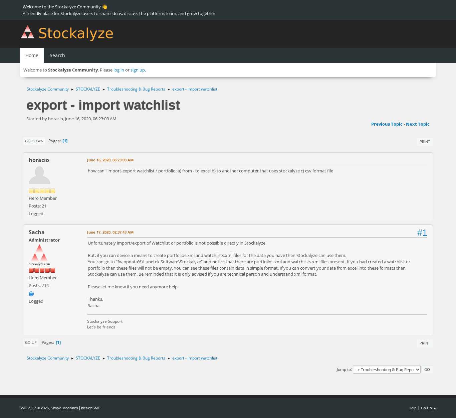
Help (413, 407)
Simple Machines (64, 408)
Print (425, 141)
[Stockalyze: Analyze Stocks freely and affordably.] (31, 293)
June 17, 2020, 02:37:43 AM (110, 232)
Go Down (34, 140)
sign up (138, 70)
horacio (39, 160)
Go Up (31, 342)
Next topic (418, 124)
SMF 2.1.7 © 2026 (34, 408)
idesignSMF (90, 408)
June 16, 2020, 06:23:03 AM (110, 159)
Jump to (344, 369)
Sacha (37, 232)
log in (118, 70)
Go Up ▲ (429, 407)
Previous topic (387, 124)
